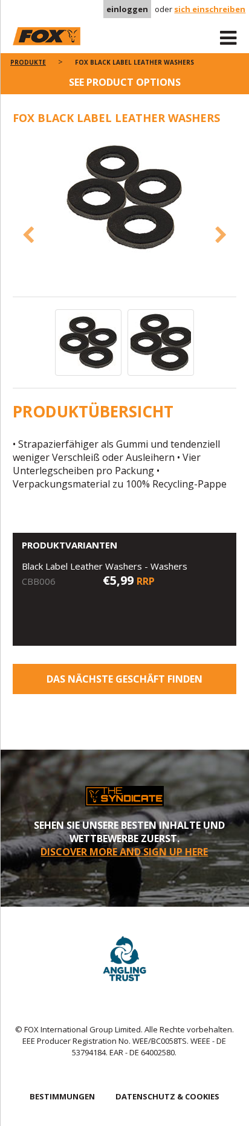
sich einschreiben (209, 9)
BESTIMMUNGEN (62, 1096)
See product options (125, 82)
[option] (125, 198)
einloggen (127, 9)
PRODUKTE (28, 62)
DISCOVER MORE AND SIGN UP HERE (124, 851)
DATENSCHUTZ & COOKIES (167, 1096)
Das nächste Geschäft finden (124, 679)
